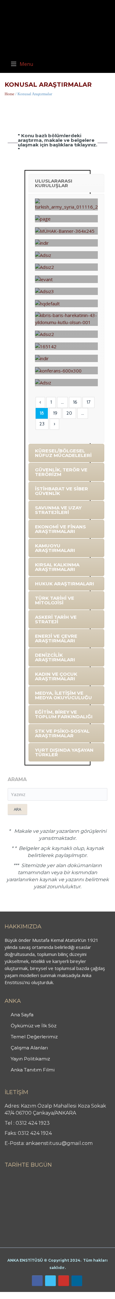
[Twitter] (50, 1280)
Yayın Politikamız (30, 1059)
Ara (17, 809)
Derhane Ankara (63, 1295)
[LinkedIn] (76, 1280)
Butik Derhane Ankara (22, 1295)
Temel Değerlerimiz (34, 1037)
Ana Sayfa (22, 1015)
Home (9, 94)
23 (42, 424)
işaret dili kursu (96, 1295)
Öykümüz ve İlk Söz (33, 1026)
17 (88, 402)
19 (55, 413)
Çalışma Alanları (29, 1048)
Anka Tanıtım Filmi (33, 1070)
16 (75, 402)
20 (69, 413)
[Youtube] (63, 1280)
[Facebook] (37, 1280)
